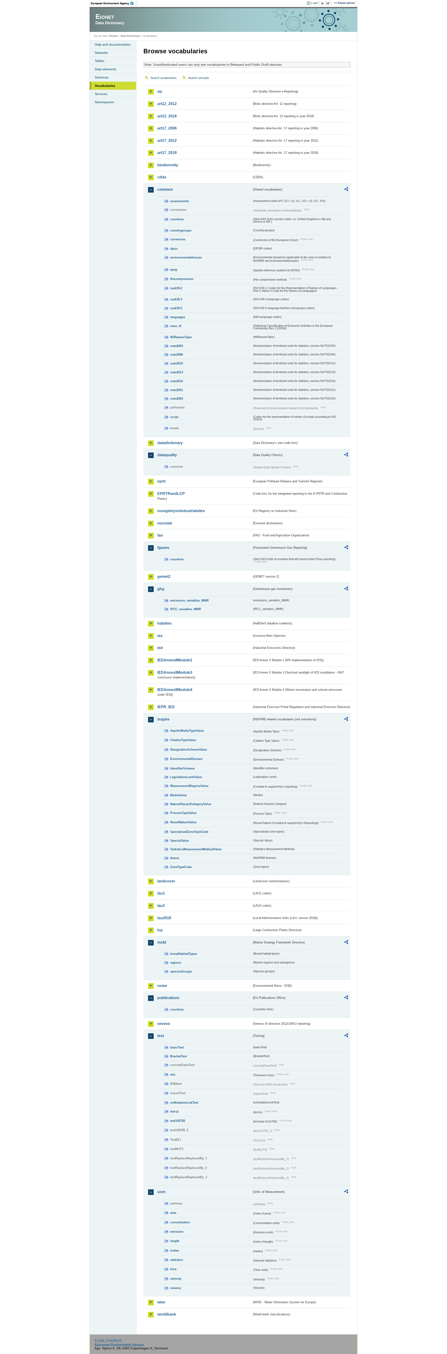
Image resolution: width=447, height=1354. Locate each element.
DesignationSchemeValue (188, 749)
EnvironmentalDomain (186, 759)
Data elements (105, 69)
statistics (176, 1260)
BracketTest (178, 1056)
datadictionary (170, 443)
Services (101, 94)
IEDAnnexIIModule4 (174, 690)
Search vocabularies (163, 78)
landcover (166, 881)
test (160, 1036)
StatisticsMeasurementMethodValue (195, 849)
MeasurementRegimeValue (189, 786)
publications (168, 998)
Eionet (113, 35)
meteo (174, 1250)
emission (176, 1231)
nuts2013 (176, 372)
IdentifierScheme (182, 768)
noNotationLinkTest (184, 1102)
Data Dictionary (130, 35)
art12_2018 (167, 116)
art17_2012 (167, 141)
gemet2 (163, 576)
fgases (163, 548)
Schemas (101, 77)
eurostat (164, 523)
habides (164, 623)
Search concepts (198, 78)
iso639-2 (176, 288)
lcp (160, 930)
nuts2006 (176, 354)
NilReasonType (181, 337)
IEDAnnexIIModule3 (174, 672)
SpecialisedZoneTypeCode (189, 831)
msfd (161, 942)
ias (160, 636)
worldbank (166, 1314)
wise (161, 1302)
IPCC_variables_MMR (185, 609)
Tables (99, 61)
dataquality (167, 455)
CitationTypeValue (183, 740)
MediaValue (178, 795)
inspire (163, 719)
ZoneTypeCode (181, 867)
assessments (179, 201)
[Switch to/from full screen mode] (329, 3)
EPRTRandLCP (171, 494)
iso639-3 (176, 299)
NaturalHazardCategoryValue (190, 804)
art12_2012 (167, 104)
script (174, 417)
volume (175, 1288)
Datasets (101, 52)
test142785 (177, 1121)
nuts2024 (176, 398)
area (173, 1213)
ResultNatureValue (183, 822)
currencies (177, 239)
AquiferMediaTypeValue (187, 730)
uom (161, 1192)
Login (314, 3)
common (165, 189)
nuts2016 (176, 381)
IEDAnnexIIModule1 (174, 660)
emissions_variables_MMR (189, 600)
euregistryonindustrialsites (181, 511)
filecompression (181, 279)
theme (174, 858)
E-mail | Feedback (108, 1340)
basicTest (177, 1047)
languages (177, 317)
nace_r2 (175, 326)
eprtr (161, 481)
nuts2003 (176, 346)
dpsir (174, 248)
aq (159, 91)
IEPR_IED (166, 707)
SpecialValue (179, 840)
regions (175, 962)
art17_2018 (167, 153)
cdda (161, 177)
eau (172, 1074)
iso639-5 (176, 308)
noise (162, 986)
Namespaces (104, 102)
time (173, 1269)
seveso (163, 1024)
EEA (114, 3)
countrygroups (180, 230)
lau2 (161, 906)
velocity (175, 1278)
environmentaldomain (186, 257)
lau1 (161, 893)
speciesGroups (181, 971)
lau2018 (164, 918)
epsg (173, 269)
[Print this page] (323, 3)
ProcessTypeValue (183, 813)
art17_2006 (167, 128)
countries (177, 219)
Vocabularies (105, 86)
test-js (174, 1111)
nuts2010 (176, 363)
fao (160, 535)
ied (160, 648)
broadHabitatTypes (183, 954)
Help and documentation (113, 44)
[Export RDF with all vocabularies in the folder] (346, 190)
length (174, 1241)
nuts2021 (176, 390)
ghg (160, 589)
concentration (180, 1222)
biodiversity (167, 165)
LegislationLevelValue (186, 777)
